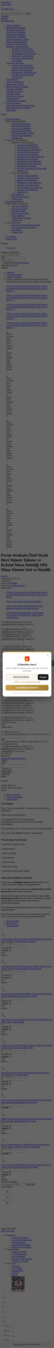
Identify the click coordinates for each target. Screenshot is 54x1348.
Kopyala (43, 677)
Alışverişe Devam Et (27, 688)
